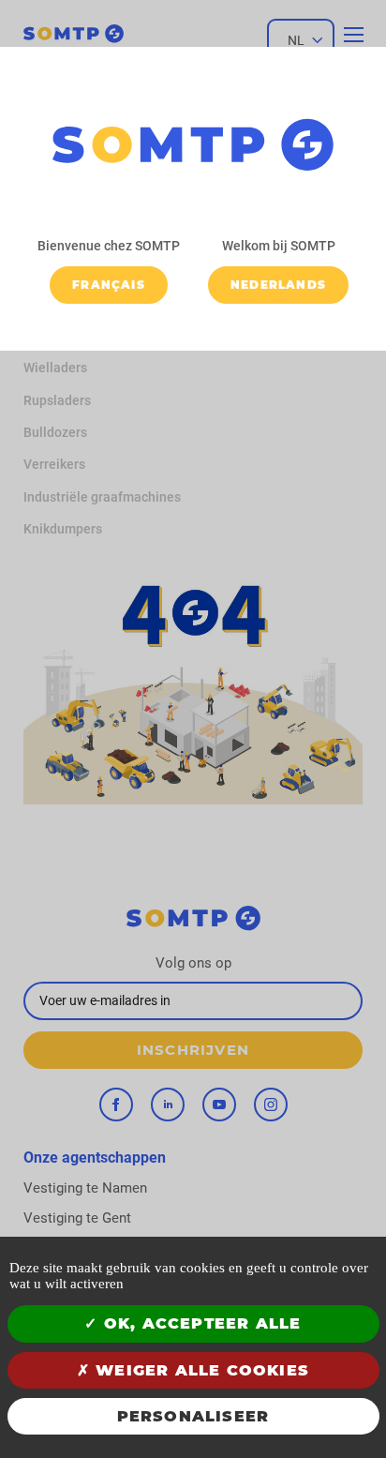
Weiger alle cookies (199, 1370)
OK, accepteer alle (200, 1323)
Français (108, 285)
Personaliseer (193, 1416)
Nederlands (278, 285)
